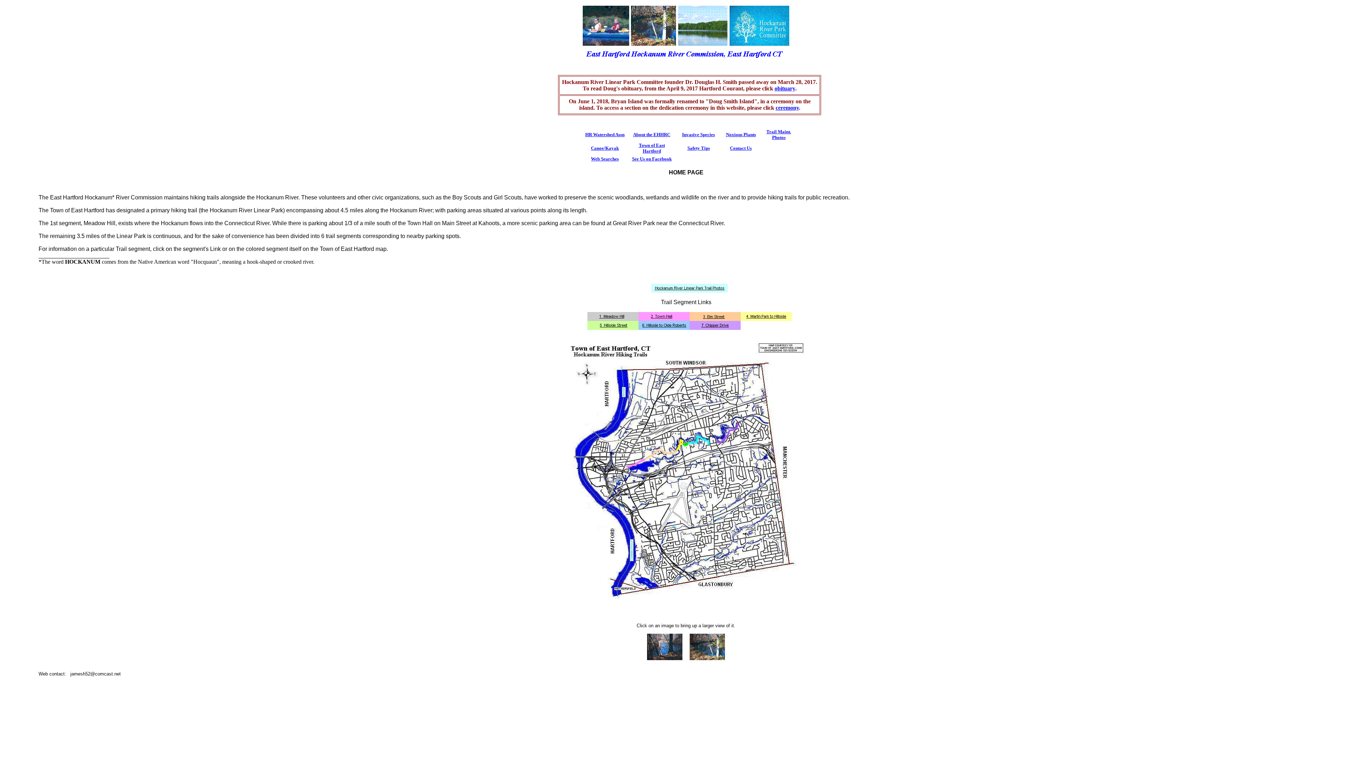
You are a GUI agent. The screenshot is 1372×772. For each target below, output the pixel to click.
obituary (785, 88)
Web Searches (605, 159)
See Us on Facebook (652, 159)
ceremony (787, 108)
